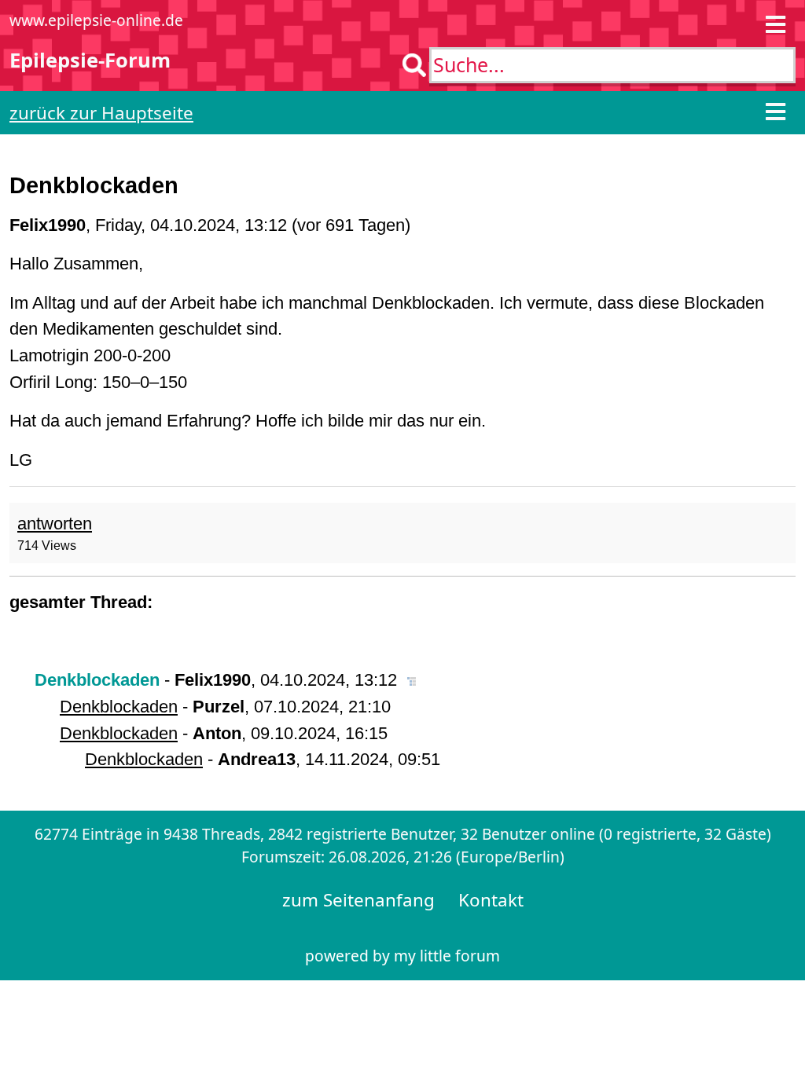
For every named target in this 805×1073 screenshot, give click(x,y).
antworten (54, 523)
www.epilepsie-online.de (96, 20)
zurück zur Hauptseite (101, 113)
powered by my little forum (402, 955)
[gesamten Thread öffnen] (411, 680)
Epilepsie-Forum (90, 60)
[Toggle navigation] (775, 26)
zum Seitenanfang (358, 900)
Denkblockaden (119, 706)
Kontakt (491, 900)
